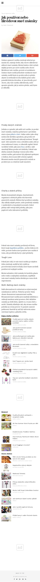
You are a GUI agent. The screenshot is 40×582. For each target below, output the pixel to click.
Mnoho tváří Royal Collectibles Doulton (25, 490)
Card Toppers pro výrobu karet (23, 361)
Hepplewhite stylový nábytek (22, 465)
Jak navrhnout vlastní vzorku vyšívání (25, 498)
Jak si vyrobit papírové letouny (23, 507)
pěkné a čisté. (15, 134)
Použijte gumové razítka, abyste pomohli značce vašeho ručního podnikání (23, 321)
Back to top (20, 573)
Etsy (22, 147)
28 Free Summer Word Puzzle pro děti (25, 423)
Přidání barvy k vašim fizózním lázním (25, 515)
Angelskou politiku (17, 248)
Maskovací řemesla (19, 473)
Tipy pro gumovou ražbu (8, 13)
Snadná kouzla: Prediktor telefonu (24, 432)
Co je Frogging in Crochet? (21, 445)
